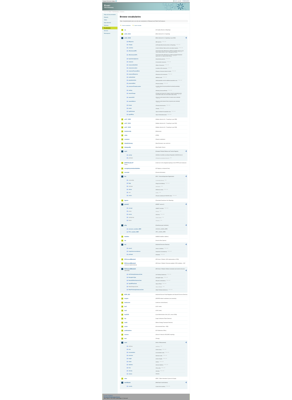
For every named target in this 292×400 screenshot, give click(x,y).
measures (131, 61)
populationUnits (132, 80)
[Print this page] (178, 1)
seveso (126, 334)
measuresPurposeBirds (134, 71)
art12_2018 (127, 38)
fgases (126, 200)
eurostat (126, 172)
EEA (110, 1)
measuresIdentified (133, 65)
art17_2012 (127, 123)
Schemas (106, 25)
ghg (125, 225)
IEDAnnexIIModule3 (130, 263)
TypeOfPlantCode (133, 283)
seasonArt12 (131, 97)
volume (130, 373)
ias (125, 240)
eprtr (125, 151)
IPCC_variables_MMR (134, 231)
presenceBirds (132, 83)
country (130, 386)
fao (125, 176)
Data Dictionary (115, 11)
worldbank (127, 382)
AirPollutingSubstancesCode (135, 274)
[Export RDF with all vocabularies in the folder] (186, 38)
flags (130, 183)
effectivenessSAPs (133, 54)
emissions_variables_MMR (135, 229)
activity (130, 155)
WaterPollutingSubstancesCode (136, 289)
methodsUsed (132, 77)
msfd (125, 322)
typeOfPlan (131, 114)
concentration (132, 352)
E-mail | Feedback (108, 395)
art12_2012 (127, 34)
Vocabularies (107, 28)
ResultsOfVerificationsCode (135, 280)
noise (126, 326)
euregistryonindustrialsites (132, 168)
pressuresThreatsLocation (135, 86)
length (130, 358)
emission (131, 355)
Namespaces (107, 33)
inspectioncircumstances (134, 251)
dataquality (127, 147)
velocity (130, 370)
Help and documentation (110, 14)
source (130, 214)
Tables (105, 19)
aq (125, 30)
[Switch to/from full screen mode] (180, 1)
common (126, 139)
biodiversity (127, 131)
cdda (125, 135)
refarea (130, 189)
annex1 (130, 248)
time (130, 367)
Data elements (107, 22)
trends (130, 108)
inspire (126, 298)
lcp (125, 318)
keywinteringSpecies (133, 58)
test (125, 338)
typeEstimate (132, 111)
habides (126, 236)
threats (130, 105)
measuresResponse (133, 74)
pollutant (131, 254)
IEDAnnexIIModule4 (130, 269)
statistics (131, 364)
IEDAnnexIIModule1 (130, 259)
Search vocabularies (126, 25)
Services (106, 30)
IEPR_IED (127, 294)
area (130, 349)
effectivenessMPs (133, 50)
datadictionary (128, 143)
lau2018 (126, 314)
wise (125, 378)
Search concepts (137, 25)
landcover (127, 302)
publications (128, 330)
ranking (130, 90)
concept (130, 208)
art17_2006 (127, 119)
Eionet (110, 11)
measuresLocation (133, 68)
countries (131, 47)
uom (125, 342)
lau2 (125, 310)
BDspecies (131, 41)
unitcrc (130, 195)
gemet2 (126, 204)
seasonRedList (132, 101)
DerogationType (132, 277)
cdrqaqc (130, 44)
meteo (130, 361)
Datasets (106, 17)
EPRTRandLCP (128, 162)
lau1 (125, 306)
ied (125, 244)
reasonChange (132, 93)
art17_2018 (127, 127)
